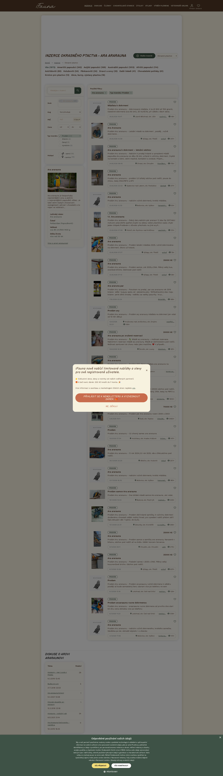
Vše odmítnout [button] (121, 766)
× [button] (220, 737)
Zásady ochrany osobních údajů (122, 760)
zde (133, 388)
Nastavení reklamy (119, 758)
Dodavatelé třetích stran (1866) (113, 750)
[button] (112, 771)
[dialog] (111, 755)
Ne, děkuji (111, 406)
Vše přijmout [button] (100, 766)
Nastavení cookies (103, 760)
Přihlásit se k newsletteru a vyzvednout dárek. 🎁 (111, 397)
